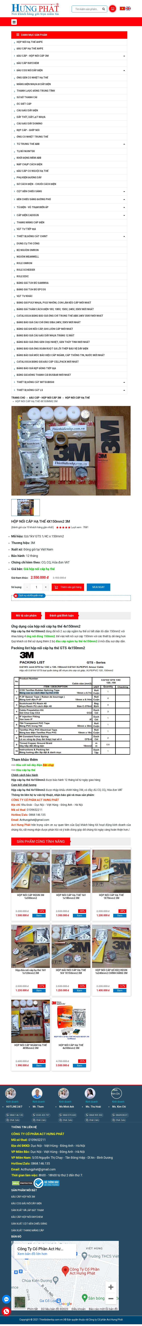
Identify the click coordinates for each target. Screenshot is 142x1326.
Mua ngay (98, 587)
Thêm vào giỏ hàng (70, 587)
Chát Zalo (14, 1120)
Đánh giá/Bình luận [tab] (62, 615)
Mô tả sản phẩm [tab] (26, 615)
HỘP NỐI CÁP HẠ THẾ (77, 397)
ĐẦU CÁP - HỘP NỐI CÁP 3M (45, 397)
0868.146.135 (16, 1115)
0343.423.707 (42, 1115)
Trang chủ (18, 397)
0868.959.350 (95, 1115)
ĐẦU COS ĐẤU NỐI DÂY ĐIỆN (26, 1203)
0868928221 (121, 1115)
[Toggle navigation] (14, 22)
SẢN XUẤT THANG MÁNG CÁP (27, 1230)
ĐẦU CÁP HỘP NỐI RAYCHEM (27, 1217)
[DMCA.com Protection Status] (22, 1183)
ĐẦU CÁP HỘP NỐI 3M (23, 1196)
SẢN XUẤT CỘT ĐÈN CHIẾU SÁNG (29, 1223)
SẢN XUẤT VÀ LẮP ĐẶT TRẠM (27, 1210)
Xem (39, 915)
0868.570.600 (69, 1115)
